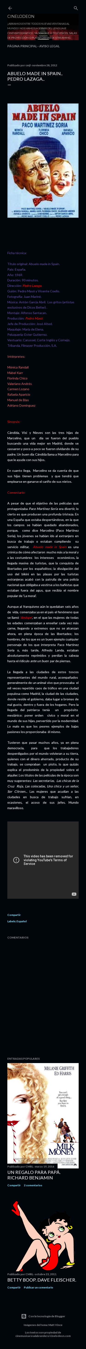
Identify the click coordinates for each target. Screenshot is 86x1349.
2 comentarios (33, 1185)
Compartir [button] (14, 915)
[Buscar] (76, 7)
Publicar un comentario (38, 1287)
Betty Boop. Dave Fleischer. (41, 1279)
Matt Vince (55, 1325)
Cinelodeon (20, 16)
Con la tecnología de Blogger (46, 1316)
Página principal (22, 46)
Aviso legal (49, 46)
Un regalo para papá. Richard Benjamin (34, 1174)
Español (22, 921)
